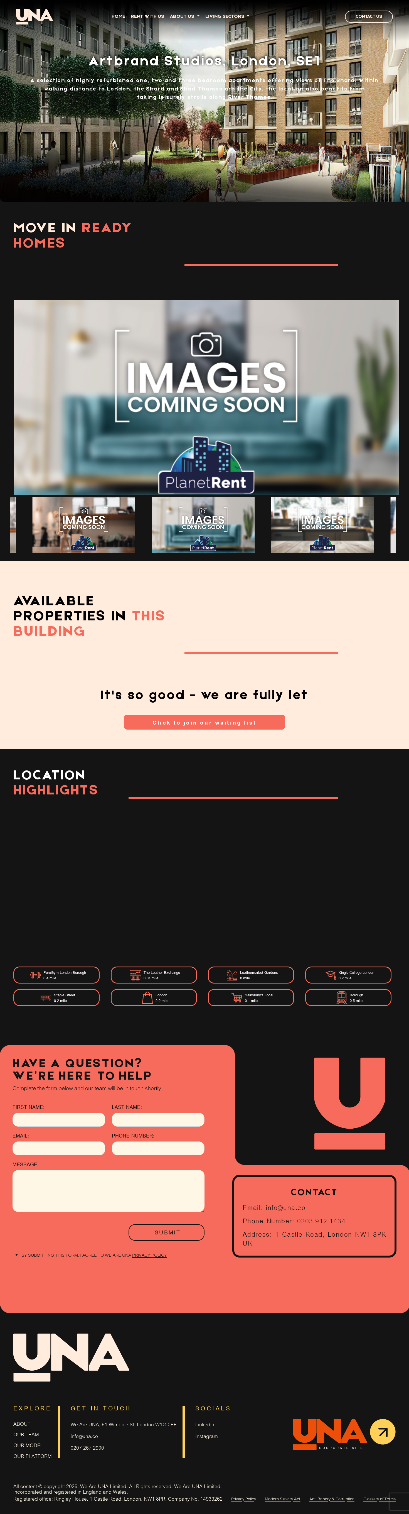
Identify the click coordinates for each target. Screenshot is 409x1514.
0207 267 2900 (87, 1447)
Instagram (206, 1436)
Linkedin (204, 1424)
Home (118, 16)
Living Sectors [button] (225, 16)
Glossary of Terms (379, 1498)
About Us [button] (183, 16)
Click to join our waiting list (204, 722)
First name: (29, 1107)
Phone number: (133, 1135)
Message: (26, 1164)
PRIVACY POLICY (149, 1254)
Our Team (26, 1434)
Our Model (28, 1445)
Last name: (127, 1107)
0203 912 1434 (321, 1220)
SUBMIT (168, 1232)
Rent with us (147, 16)
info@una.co (285, 1206)
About (21, 1423)
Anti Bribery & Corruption (331, 1498)
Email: (21, 1135)
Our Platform (32, 1456)
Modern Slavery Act (282, 1498)
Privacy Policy (243, 1498)
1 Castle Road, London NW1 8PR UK (314, 1238)
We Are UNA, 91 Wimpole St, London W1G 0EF (123, 1424)
